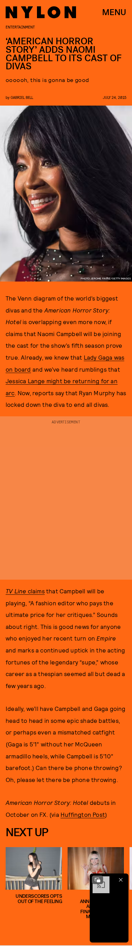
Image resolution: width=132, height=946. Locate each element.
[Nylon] (41, 12)
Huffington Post (83, 814)
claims (25, 590)
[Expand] (97, 880)
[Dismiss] (120, 880)
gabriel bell (22, 97)
